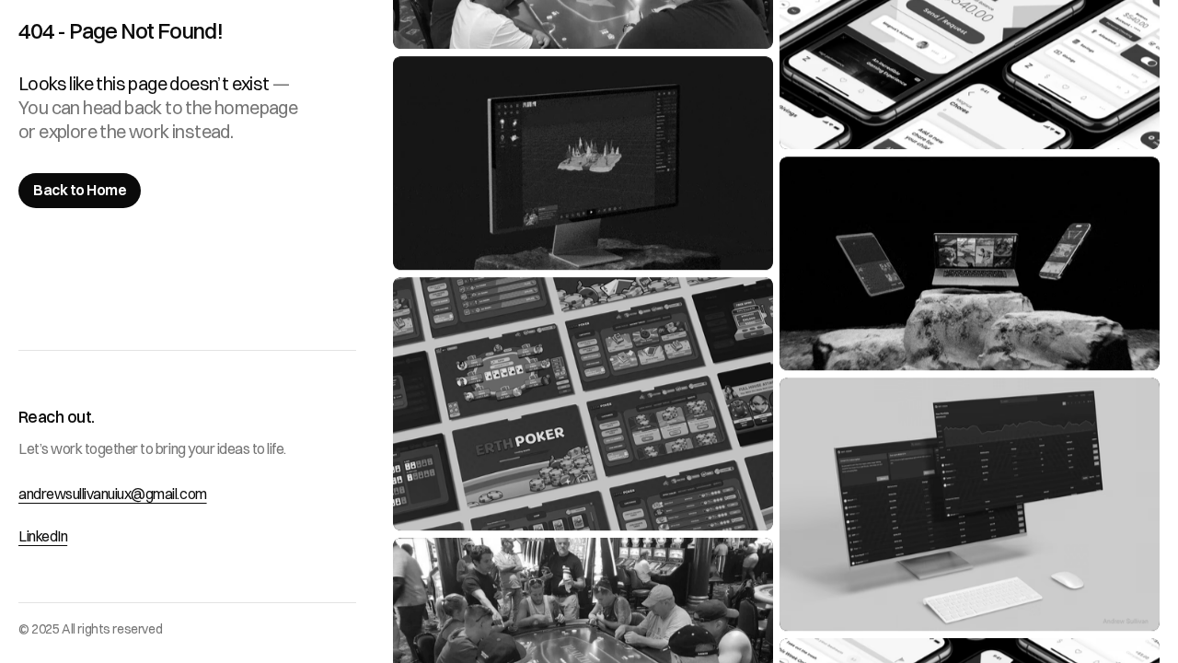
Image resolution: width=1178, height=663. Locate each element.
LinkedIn (42, 536)
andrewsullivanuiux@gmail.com (112, 493)
